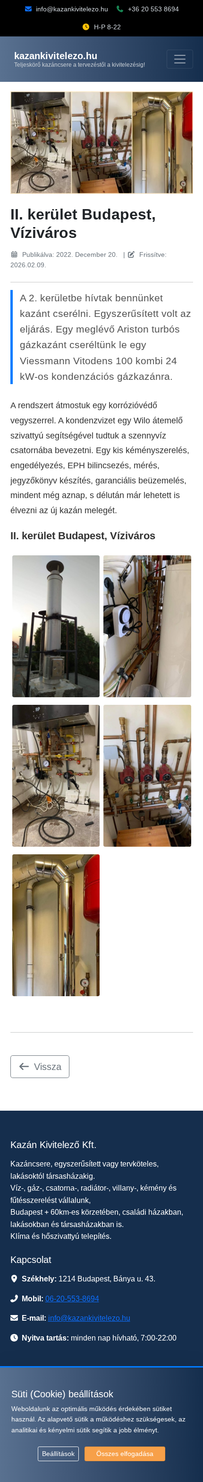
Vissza (47, 1066)
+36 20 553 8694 (153, 9)
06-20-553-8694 (72, 1299)
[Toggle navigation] (180, 59)
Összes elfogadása (124, 1453)
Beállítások (58, 1453)
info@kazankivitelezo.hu (72, 9)
